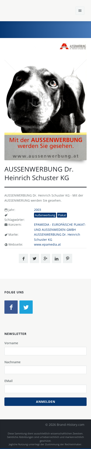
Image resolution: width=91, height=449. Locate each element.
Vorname (11, 343)
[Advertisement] (54, 28)
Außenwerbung (45, 215)
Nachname (12, 362)
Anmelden (45, 401)
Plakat (62, 215)
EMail (8, 381)
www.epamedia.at (47, 244)
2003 (37, 210)
